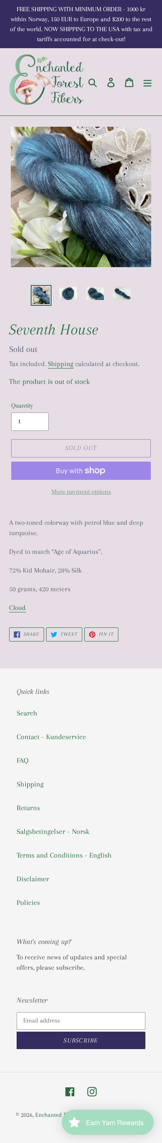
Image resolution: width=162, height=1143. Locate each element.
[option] (41, 295)
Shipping (61, 364)
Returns (28, 808)
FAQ (23, 760)
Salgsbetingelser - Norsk (53, 831)
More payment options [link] (81, 491)
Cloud (17, 608)
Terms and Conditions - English (64, 855)
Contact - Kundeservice (51, 737)
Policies (28, 902)
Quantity (22, 405)
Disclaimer (33, 879)
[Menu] (147, 82)
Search (27, 713)
